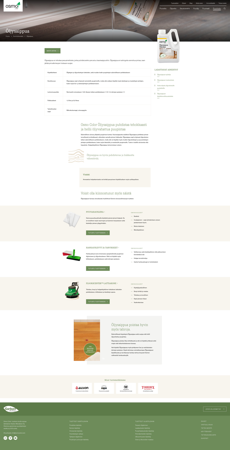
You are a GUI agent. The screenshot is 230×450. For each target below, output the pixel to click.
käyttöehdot (206, 431)
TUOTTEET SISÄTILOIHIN (78, 421)
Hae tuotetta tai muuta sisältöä (211, 16)
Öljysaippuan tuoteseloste (165, 80)
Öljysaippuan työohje (164, 74)
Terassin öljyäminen (141, 425)
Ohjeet (204, 421)
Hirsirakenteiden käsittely (143, 434)
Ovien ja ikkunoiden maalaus (144, 439)
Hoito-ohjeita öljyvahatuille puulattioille (165, 86)
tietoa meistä (206, 428)
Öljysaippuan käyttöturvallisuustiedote (165, 94)
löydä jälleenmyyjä (213, 409)
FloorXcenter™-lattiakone (101, 283)
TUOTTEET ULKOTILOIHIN (144, 421)
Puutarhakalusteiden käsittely (144, 431)
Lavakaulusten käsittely (142, 428)
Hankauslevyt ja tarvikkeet (102, 247)
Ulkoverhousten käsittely (143, 437)
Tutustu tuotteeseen (96, 233)
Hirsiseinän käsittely (75, 431)
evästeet (204, 438)
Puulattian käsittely (75, 425)
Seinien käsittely (74, 428)
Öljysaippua (30, 36)
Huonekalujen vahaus (76, 434)
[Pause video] (103, 359)
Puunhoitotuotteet (18, 36)
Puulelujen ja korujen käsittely (78, 439)
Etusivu (8, 36)
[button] (225, 9)
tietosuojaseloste (208, 435)
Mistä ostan (51, 51)
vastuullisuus (207, 425)
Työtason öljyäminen (75, 437)
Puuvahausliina (95, 211)
